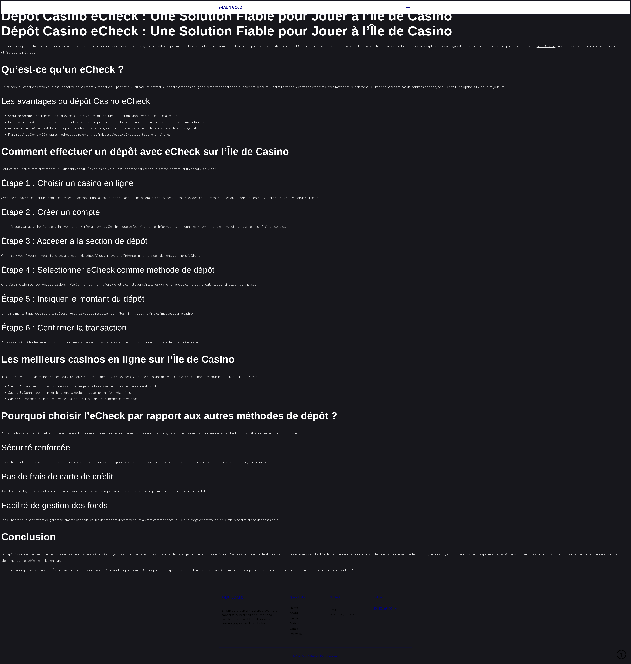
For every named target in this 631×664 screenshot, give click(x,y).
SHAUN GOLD (230, 7)
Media (294, 618)
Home (294, 607)
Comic (294, 628)
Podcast (295, 623)
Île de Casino (546, 46)
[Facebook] (375, 608)
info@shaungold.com (342, 614)
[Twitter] (385, 608)
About (294, 613)
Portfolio (296, 634)
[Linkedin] (380, 608)
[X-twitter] (390, 608)
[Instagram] (396, 608)
